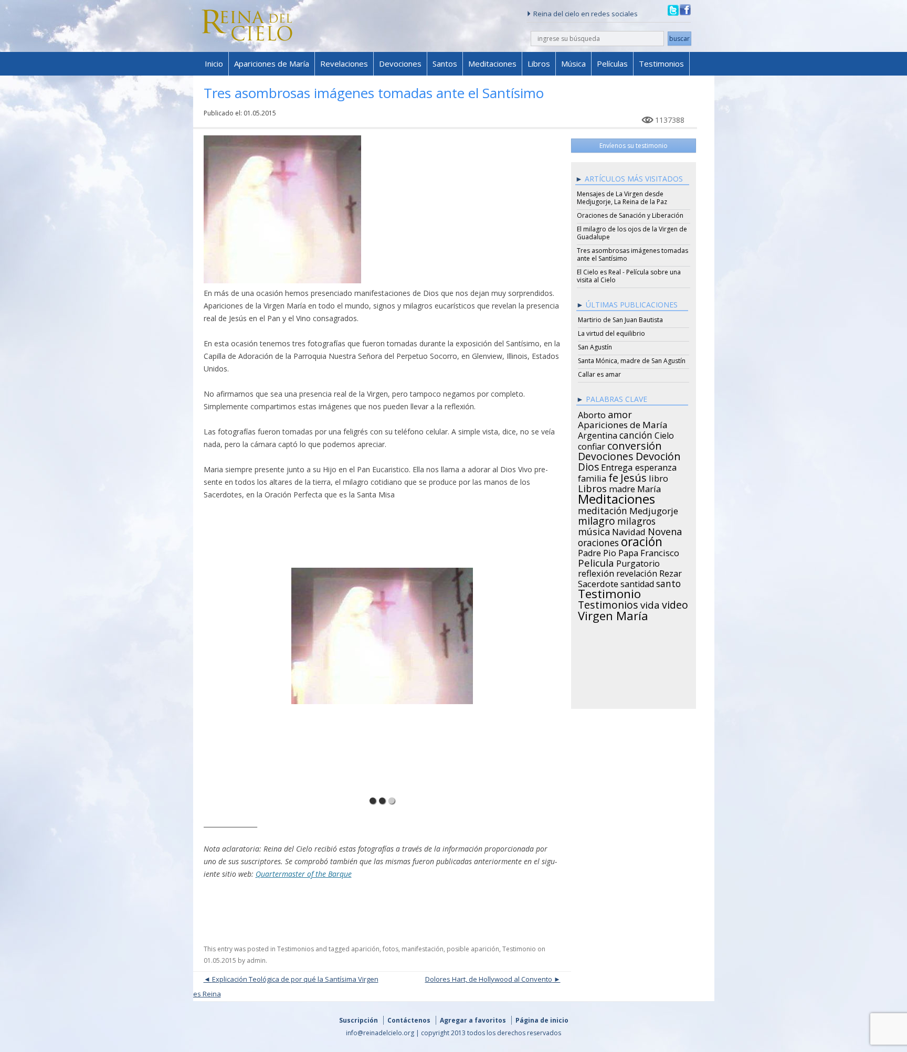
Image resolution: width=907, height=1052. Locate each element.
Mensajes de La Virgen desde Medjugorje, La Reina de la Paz (622, 197)
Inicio (214, 63)
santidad (637, 582)
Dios (588, 465)
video (675, 603)
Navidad (629, 530)
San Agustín (595, 347)
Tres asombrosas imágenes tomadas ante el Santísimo (632, 254)
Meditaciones (492, 63)
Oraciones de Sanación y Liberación (630, 215)
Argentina (597, 434)
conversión (634, 444)
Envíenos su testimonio (633, 145)
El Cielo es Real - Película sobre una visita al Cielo (629, 276)
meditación (602, 509)
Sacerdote (598, 582)
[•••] (382, 653)
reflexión (596, 572)
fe (613, 476)
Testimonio (519, 948)
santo (668, 582)
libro (658, 477)
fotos (390, 948)
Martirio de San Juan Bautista (620, 319)
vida (650, 603)
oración (641, 540)
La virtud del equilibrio (611, 333)
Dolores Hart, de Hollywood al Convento (488, 979)
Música (573, 63)
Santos (445, 63)
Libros (539, 63)
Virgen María (613, 614)
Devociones (400, 63)
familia (592, 477)
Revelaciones (344, 63)
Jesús (633, 476)
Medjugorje (653, 509)
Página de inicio (541, 1020)
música (594, 530)
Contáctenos (408, 1020)
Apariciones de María (271, 63)
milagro (596, 519)
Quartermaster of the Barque (304, 874)
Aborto (592, 413)
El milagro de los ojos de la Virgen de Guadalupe (632, 233)
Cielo (664, 434)
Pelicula (596, 561)
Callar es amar (599, 374)
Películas (612, 63)
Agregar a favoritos (473, 1020)
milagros (636, 519)
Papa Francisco (648, 551)
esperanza (656, 466)
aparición (365, 948)
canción (635, 433)
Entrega (617, 466)
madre (622, 487)
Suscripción (358, 1020)
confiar (591, 445)
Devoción (658, 455)
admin (256, 960)
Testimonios (661, 63)
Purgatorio (638, 562)
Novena (665, 530)
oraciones (598, 541)
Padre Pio (597, 551)
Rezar (670, 572)
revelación (636, 572)
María (649, 487)
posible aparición (473, 948)
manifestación (423, 948)
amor (620, 413)
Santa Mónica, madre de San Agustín (631, 360)
